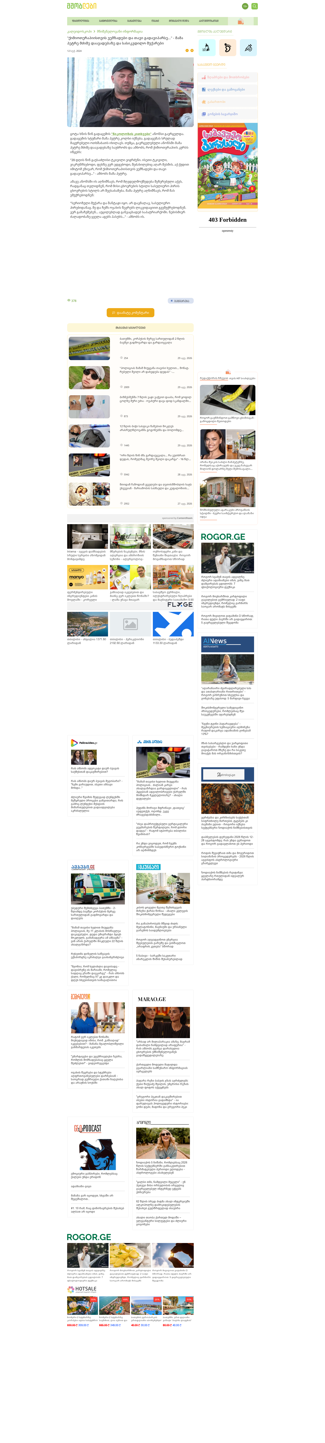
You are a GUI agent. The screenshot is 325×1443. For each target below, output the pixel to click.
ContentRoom (177, 518)
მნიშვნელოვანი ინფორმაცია (120, 31)
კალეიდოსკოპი (79, 31)
